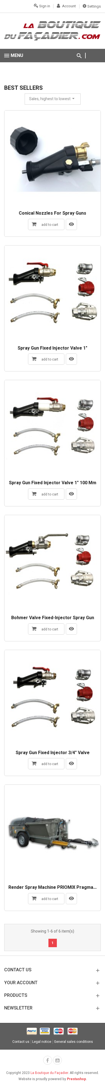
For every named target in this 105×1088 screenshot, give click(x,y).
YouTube (57, 1060)
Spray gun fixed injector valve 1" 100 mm (52, 483)
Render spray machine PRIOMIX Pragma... (52, 887)
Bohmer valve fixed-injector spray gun (52, 618)
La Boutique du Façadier (49, 1072)
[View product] (71, 224)
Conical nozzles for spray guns (52, 213)
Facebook (47, 1060)
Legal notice (41, 1041)
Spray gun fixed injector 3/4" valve (53, 753)
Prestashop (76, 1079)
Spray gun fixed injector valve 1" (52, 348)
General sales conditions (73, 1041)
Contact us (20, 1041)
